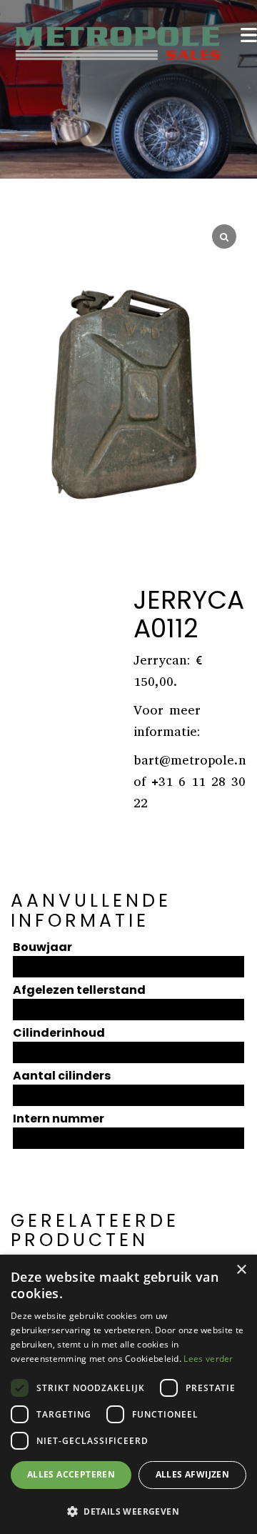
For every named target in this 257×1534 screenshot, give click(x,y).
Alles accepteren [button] (71, 1474)
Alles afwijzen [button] (193, 1474)
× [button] (241, 1270)
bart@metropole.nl (192, 760)
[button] (128, 1511)
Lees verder (208, 1359)
